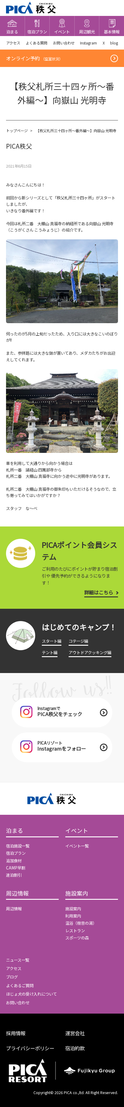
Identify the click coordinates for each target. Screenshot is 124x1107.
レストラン (75, 930)
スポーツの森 (77, 938)
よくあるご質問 (19, 985)
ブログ (12, 977)
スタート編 (51, 641)
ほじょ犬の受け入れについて (31, 994)
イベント (76, 830)
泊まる (14, 830)
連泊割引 (14, 875)
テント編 (49, 652)
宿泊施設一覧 (17, 846)
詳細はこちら (98, 592)
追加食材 (14, 860)
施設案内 (76, 893)
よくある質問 (36, 43)
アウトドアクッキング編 (90, 652)
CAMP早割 (15, 868)
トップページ (17, 130)
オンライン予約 (34, 58)
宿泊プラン (16, 853)
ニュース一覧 (17, 960)
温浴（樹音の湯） (81, 923)
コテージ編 (78, 641)
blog (114, 43)
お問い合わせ (64, 43)
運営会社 (75, 1033)
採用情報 (15, 1033)
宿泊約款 (75, 1048)
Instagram (88, 43)
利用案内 (73, 916)
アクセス (13, 43)
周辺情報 (17, 893)
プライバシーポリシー (30, 1048)
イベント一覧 (77, 846)
